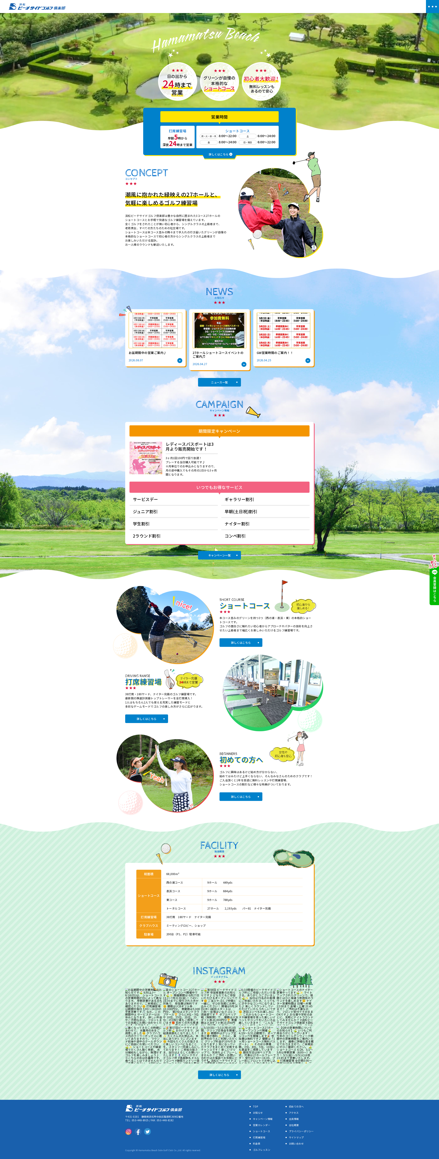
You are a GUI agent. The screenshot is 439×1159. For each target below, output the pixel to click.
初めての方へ (296, 1106)
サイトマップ (296, 1137)
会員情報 (294, 1119)
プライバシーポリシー (301, 1131)
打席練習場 (259, 1137)
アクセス (294, 1112)
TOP (255, 1106)
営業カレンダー (261, 1125)
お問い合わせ (296, 1143)
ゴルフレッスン (261, 1149)
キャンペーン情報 (263, 1119)
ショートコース (261, 1131)
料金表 (256, 1143)
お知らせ (258, 1112)
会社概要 (294, 1125)
